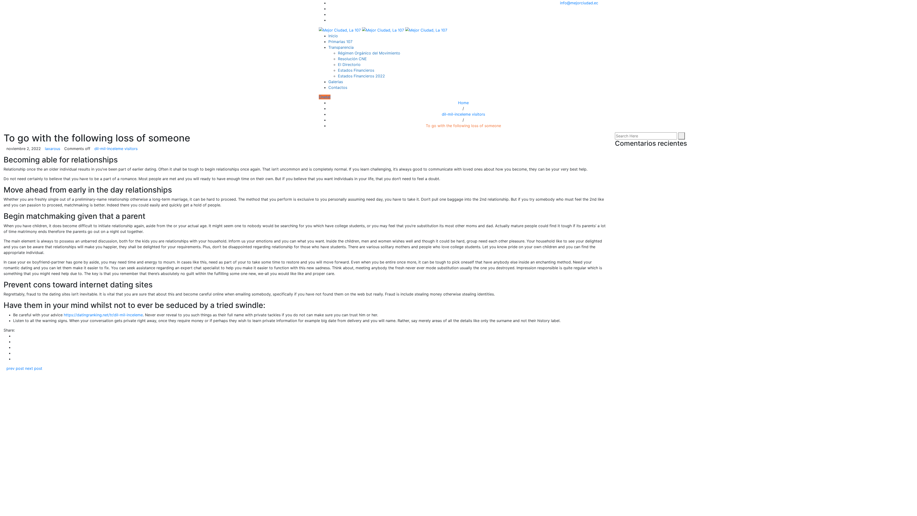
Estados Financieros (356, 70)
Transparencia (341, 47)
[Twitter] (329, 8)
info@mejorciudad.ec (579, 2)
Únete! (325, 97)
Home (463, 102)
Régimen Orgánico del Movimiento (369, 53)
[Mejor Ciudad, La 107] (383, 29)
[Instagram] (329, 14)
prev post (15, 368)
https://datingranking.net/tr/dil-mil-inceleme (103, 314)
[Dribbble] (329, 20)
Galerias (335, 81)
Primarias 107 (340, 41)
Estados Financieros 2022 (361, 76)
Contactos (337, 87)
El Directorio (349, 64)
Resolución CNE (352, 58)
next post (33, 368)
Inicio (333, 35)
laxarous (52, 148)
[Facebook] (329, 2)
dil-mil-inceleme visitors (463, 114)
